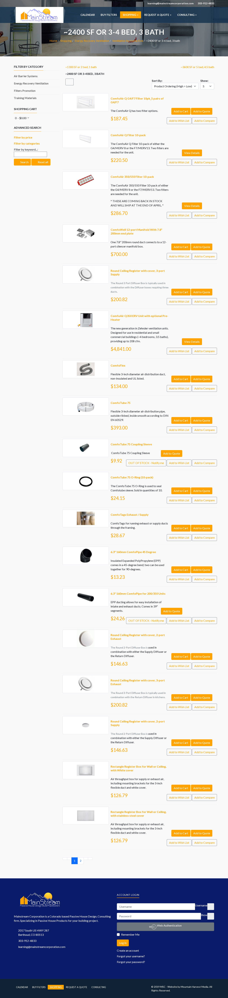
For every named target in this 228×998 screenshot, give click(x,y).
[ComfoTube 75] (86, 399)
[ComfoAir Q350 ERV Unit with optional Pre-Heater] (86, 312)
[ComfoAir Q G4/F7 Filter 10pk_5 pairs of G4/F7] (86, 95)
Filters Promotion (24, 90)
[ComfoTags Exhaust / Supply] (86, 511)
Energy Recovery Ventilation (31, 83)
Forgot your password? (131, 962)
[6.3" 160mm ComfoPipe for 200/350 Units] (86, 590)
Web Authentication (169, 925)
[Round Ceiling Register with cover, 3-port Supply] (86, 267)
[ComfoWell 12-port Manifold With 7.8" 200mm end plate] (86, 226)
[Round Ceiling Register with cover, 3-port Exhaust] (86, 677)
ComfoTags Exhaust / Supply (130, 514)
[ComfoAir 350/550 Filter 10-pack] (86, 173)
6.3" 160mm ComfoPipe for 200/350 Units (138, 593)
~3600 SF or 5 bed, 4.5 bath (197, 67)
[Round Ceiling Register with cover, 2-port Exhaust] (86, 632)
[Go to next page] (86, 858)
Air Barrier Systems (26, 76)
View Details (192, 152)
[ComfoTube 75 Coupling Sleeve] (86, 441)
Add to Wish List (179, 120)
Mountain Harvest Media (194, 986)
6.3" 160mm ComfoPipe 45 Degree (133, 552)
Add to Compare (204, 120)
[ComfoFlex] (86, 362)
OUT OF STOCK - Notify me (146, 463)
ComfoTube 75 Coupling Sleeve (131, 444)
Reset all (42, 162)
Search (24, 162)
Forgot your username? (131, 956)
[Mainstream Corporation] (39, 9)
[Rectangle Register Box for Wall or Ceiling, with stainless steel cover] (86, 808)
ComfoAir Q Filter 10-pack (128, 135)
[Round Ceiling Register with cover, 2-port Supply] (86, 718)
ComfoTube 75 (120, 402)
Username (201, 905)
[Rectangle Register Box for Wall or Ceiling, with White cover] (86, 763)
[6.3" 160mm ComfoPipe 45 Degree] (86, 549)
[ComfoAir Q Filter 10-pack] (86, 132)
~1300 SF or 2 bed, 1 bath (81, 67)
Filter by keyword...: (26, 149)
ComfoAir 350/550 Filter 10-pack (132, 176)
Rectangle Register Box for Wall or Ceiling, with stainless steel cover (138, 813)
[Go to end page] (90, 858)
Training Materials (25, 98)
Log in (122, 942)
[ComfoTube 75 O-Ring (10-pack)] (86, 474)
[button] (130, 14)
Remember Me (130, 934)
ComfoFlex (118, 365)
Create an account (128, 950)
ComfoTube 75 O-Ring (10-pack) (132, 477)
